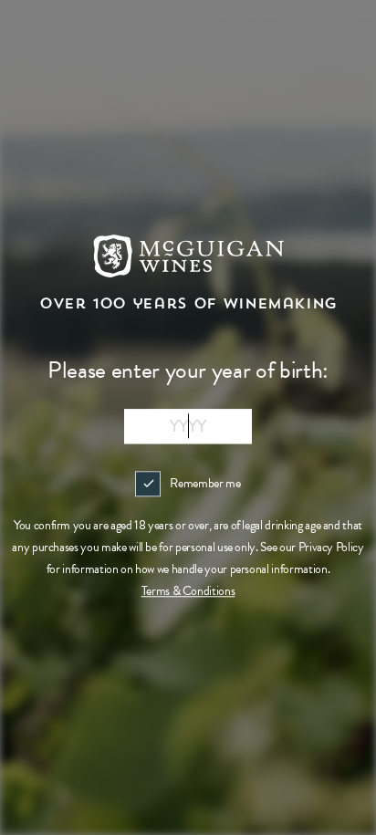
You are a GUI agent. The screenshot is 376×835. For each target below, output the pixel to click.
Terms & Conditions (188, 590)
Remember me (205, 483)
